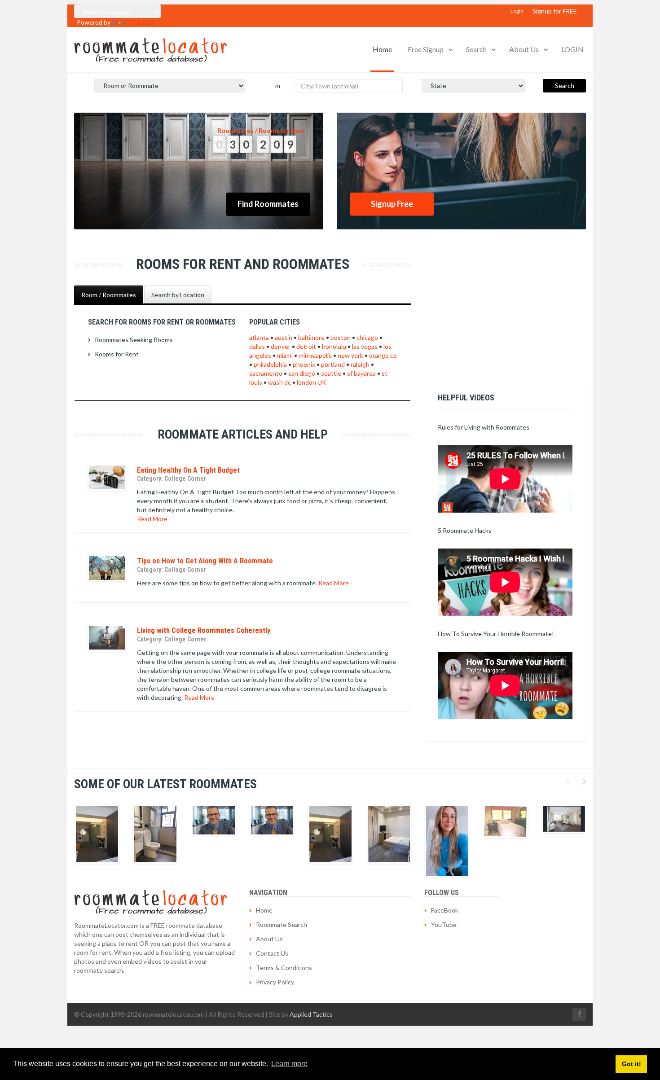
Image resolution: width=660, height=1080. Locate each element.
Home (382, 49)
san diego (301, 373)
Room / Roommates (108, 295)
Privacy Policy (275, 982)
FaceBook (444, 910)
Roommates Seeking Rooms (134, 339)
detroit (306, 346)
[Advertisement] (505, 312)
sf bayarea (361, 373)
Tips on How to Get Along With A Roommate (205, 561)
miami (285, 355)
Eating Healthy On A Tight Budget (188, 470)
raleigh (360, 364)
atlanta (259, 337)
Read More (152, 518)
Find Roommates (268, 204)
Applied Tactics (311, 1014)
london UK (311, 382)
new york (350, 355)
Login (517, 11)
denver (280, 346)
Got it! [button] (631, 1063)
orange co (383, 355)
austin (283, 337)
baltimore (311, 337)
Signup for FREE (554, 11)
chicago (367, 337)
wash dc (279, 382)
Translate (141, 22)
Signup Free (392, 204)
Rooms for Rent (117, 354)
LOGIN (572, 49)
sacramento (265, 373)
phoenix (304, 364)
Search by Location (177, 295)
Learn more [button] (289, 1063)
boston (340, 337)
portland (333, 364)
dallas (257, 346)
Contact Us (272, 953)
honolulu (334, 346)
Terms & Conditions (284, 967)
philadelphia (270, 364)
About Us (524, 49)
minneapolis (315, 355)
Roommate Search (281, 924)
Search (476, 49)
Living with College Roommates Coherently (203, 630)
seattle (331, 373)
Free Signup (426, 49)
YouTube (444, 924)
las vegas (365, 346)
